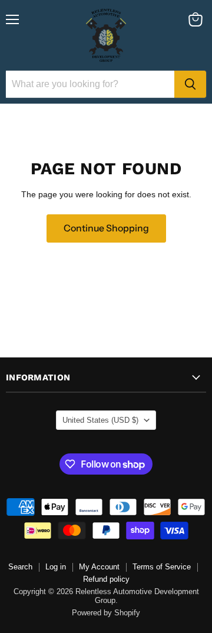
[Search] (190, 84)
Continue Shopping (106, 228)
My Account (99, 566)
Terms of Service (161, 566)
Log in (55, 566)
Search (20, 566)
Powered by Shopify (106, 612)
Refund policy (106, 579)
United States (100, 420)
